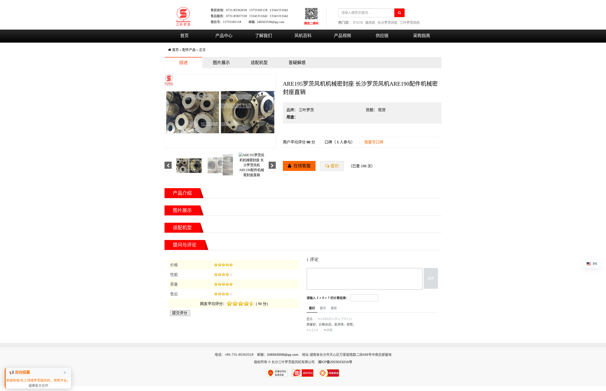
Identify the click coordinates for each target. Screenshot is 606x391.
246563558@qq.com (270, 22)
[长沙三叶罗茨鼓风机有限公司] (183, 16)
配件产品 (189, 50)
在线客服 (301, 166)
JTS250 (358, 22)
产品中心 (223, 35)
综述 (183, 62)
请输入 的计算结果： (328, 298)
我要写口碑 (373, 142)
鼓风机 (370, 22)
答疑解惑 (297, 62)
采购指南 (421, 35)
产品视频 (342, 35)
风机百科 (303, 35)
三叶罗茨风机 (410, 22)
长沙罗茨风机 (387, 22)
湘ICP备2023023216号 (335, 362)
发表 (431, 278)
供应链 (382, 35)
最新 (334, 308)
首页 (184, 35)
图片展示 (221, 62)
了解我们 (263, 35)
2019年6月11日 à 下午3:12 (334, 319)
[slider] (223, 265)
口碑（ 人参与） (340, 142)
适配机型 (259, 62)
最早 (323, 308)
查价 (334, 166)
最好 (312, 308)
